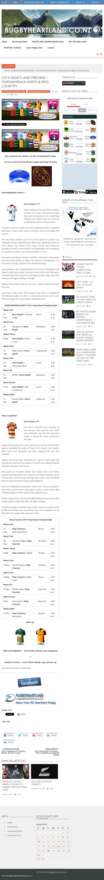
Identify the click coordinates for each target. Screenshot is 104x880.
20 (53, 846)
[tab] (67, 257)
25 (43, 851)
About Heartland (19, 42)
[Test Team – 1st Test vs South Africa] (68, 284)
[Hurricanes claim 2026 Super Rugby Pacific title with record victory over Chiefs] (68, 352)
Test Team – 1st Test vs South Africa (85, 285)
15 (63, 841)
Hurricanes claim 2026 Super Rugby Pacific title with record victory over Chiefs (86, 355)
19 (48, 846)
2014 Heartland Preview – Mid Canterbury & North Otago (47, 752)
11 (43, 841)
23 (68, 846)
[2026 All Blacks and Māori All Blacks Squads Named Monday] (68, 334)
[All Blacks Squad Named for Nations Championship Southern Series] (68, 314)
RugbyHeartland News (39, 91)
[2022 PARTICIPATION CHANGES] (44, 771)
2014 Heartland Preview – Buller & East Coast (14, 752)
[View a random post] (97, 54)
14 (58, 841)
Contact (51, 48)
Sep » (43, 859)
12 (48, 841)
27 (53, 851)
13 (53, 841)
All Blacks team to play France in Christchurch (86, 299)
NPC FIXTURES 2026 (77, 42)
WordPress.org (14, 835)
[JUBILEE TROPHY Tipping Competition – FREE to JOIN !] (68, 267)
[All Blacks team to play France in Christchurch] (68, 299)
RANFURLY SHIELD (12, 48)
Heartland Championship (23, 70)
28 (58, 851)
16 (68, 841)
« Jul (38, 859)
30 (68, 851)
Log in (9, 822)
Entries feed (12, 827)
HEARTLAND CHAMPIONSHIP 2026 (48, 42)
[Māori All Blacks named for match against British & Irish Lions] (15, 771)
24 (38, 851)
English (70, 83)
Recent (69, 257)
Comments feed (14, 831)
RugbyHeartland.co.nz (22, 876)
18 (43, 846)
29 (63, 851)
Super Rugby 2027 (34, 48)
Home (4, 42)
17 (38, 846)
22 (63, 846)
